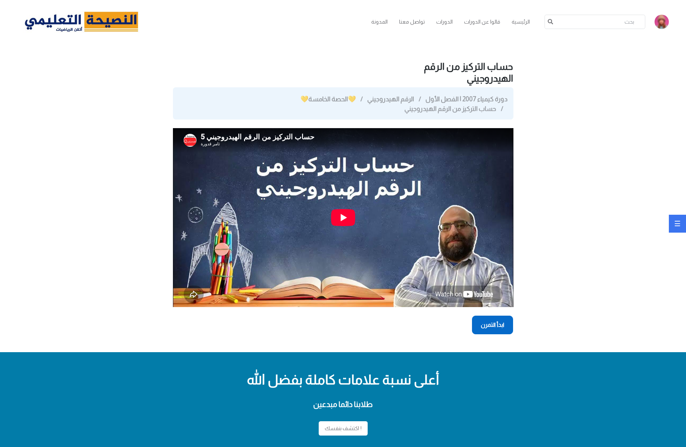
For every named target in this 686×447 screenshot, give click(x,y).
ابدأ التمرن (492, 325)
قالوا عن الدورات (482, 22)
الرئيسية (521, 22)
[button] (662, 22)
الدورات (444, 22)
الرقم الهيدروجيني (390, 99)
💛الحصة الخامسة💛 (328, 99)
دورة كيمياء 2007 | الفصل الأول (466, 99)
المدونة (379, 22)
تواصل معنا (412, 22)
